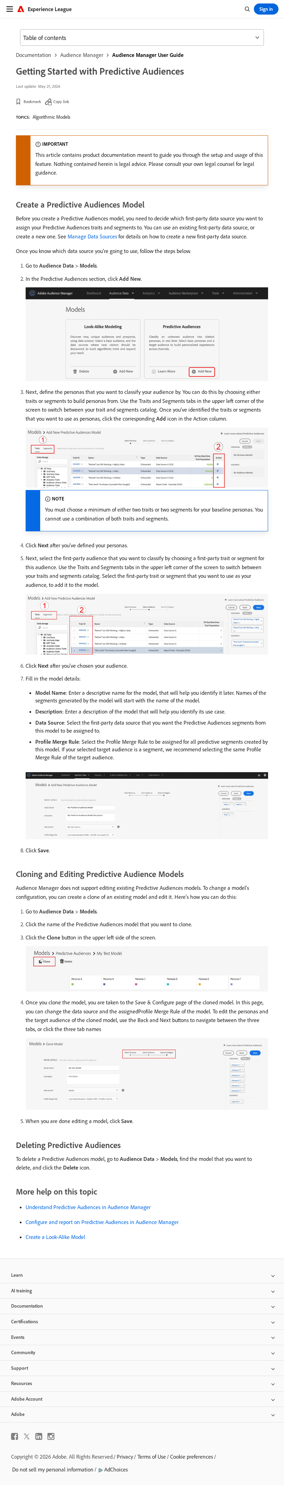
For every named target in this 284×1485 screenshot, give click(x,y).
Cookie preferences (191, 1456)
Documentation (33, 54)
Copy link (61, 101)
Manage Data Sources (92, 236)
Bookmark (32, 101)
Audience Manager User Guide (148, 54)
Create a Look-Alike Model (55, 1236)
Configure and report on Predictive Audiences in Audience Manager (102, 1221)
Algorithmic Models (51, 117)
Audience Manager (81, 54)
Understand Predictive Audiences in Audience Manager (88, 1207)
